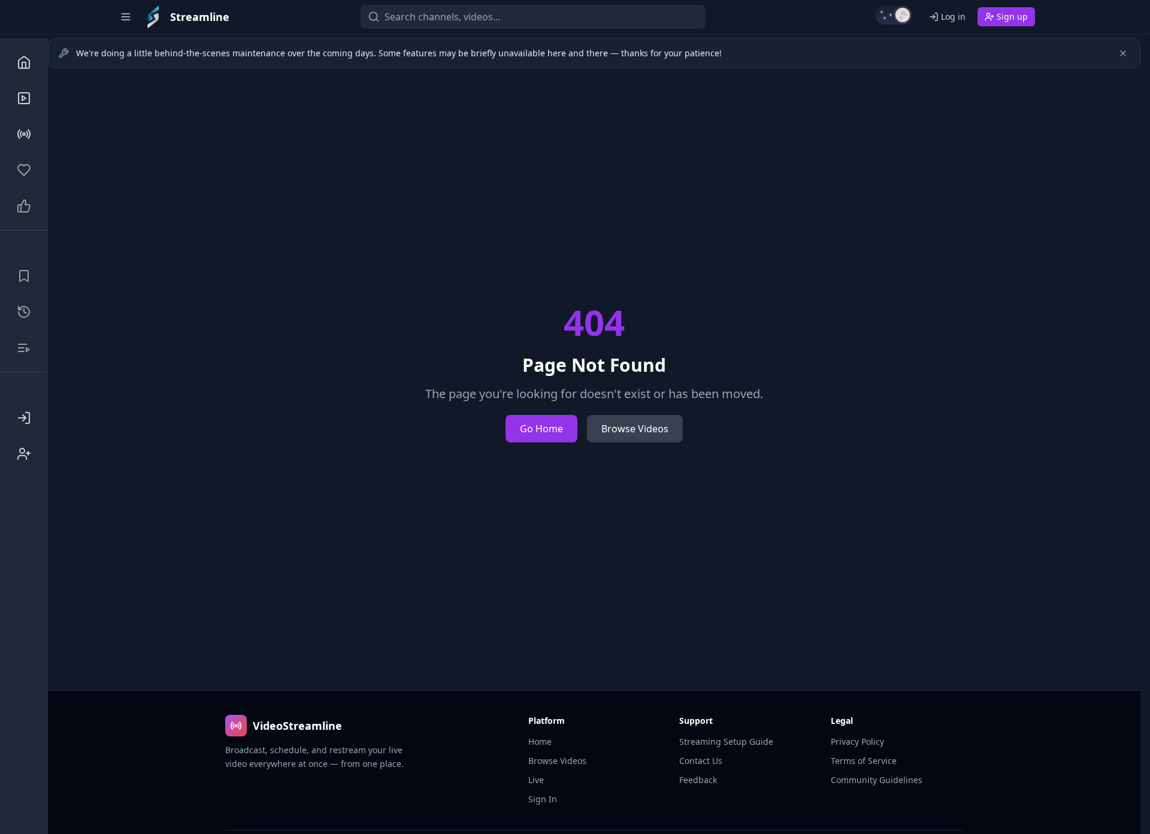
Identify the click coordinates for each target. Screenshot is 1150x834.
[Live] (24, 134)
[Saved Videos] (24, 276)
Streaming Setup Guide (726, 741)
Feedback (698, 780)
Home (540, 741)
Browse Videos (634, 428)
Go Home (541, 428)
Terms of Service (864, 760)
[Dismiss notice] (1123, 53)
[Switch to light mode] (893, 15)
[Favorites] (24, 170)
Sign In (542, 799)
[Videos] (24, 98)
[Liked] (24, 206)
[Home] (24, 62)
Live (536, 780)
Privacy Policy (857, 741)
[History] (24, 312)
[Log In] (24, 418)
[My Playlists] (24, 348)
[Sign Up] (24, 454)
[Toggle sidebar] (126, 17)
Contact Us (700, 760)
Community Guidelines (876, 780)
